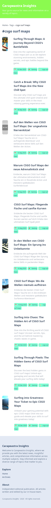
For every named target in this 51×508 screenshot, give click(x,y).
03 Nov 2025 (20, 69)
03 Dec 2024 (21, 425)
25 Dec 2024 (20, 385)
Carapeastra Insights (19, 5)
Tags (11, 25)
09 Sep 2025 (20, 110)
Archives (6, 477)
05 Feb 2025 (20, 345)
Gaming (32, 69)
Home (5, 25)
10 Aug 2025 (20, 153)
